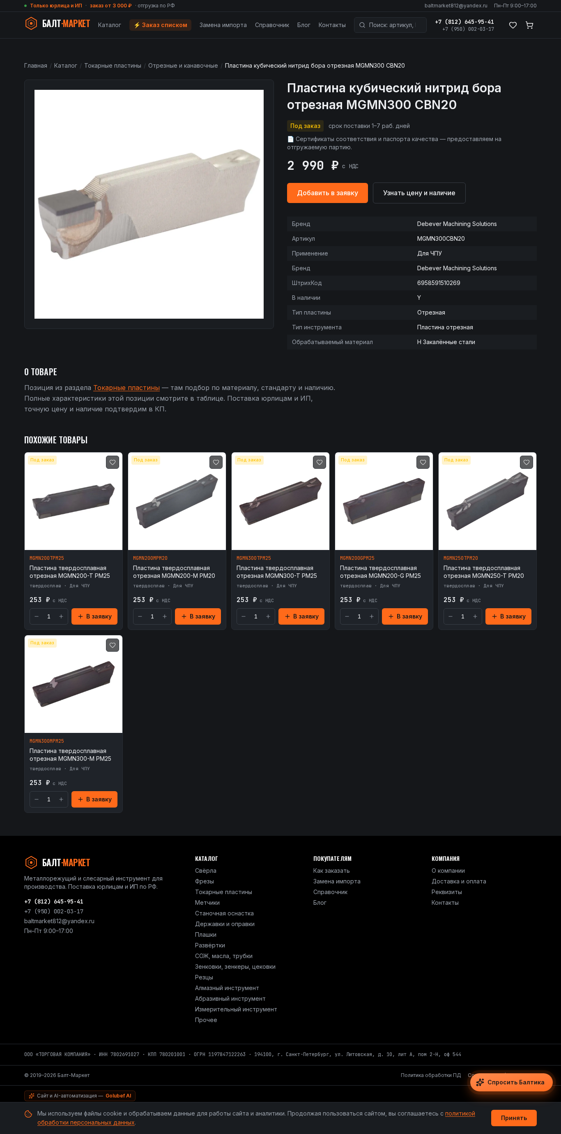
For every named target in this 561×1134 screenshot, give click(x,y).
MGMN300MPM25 (47, 741)
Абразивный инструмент (230, 998)
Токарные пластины (112, 65)
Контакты (332, 24)
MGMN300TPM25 (254, 558)
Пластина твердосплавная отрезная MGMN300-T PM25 (277, 571)
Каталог (109, 24)
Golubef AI (118, 1096)
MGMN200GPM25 (357, 558)
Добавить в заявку (327, 193)
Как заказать (331, 870)
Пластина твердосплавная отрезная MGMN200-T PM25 (70, 571)
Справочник (272, 24)
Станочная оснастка (224, 913)
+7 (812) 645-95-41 (464, 21)
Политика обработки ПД (431, 1075)
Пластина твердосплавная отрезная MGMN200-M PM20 (174, 571)
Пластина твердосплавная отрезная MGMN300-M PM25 (70, 754)
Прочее (206, 1019)
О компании (448, 870)
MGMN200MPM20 (150, 558)
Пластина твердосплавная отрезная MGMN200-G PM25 (380, 571)
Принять (514, 1117)
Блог (303, 24)
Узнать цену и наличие (419, 193)
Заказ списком (160, 24)
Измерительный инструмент (236, 1009)
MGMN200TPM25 (47, 558)
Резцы (204, 977)
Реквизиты (447, 891)
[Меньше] (36, 616)
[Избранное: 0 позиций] (513, 25)
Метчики (207, 902)
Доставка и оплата (459, 881)
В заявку (99, 616)
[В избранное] (112, 462)
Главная (35, 65)
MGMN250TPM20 (461, 558)
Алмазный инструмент (227, 987)
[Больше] (61, 616)
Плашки (205, 934)
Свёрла (205, 870)
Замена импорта (223, 24)
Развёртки (210, 945)
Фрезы (204, 881)
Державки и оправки (225, 923)
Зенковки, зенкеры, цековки (235, 966)
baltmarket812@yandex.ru (456, 5)
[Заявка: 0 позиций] (529, 25)
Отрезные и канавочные (183, 65)
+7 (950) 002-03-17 (468, 29)
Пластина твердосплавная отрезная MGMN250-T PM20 (484, 571)
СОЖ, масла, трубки (224, 955)
